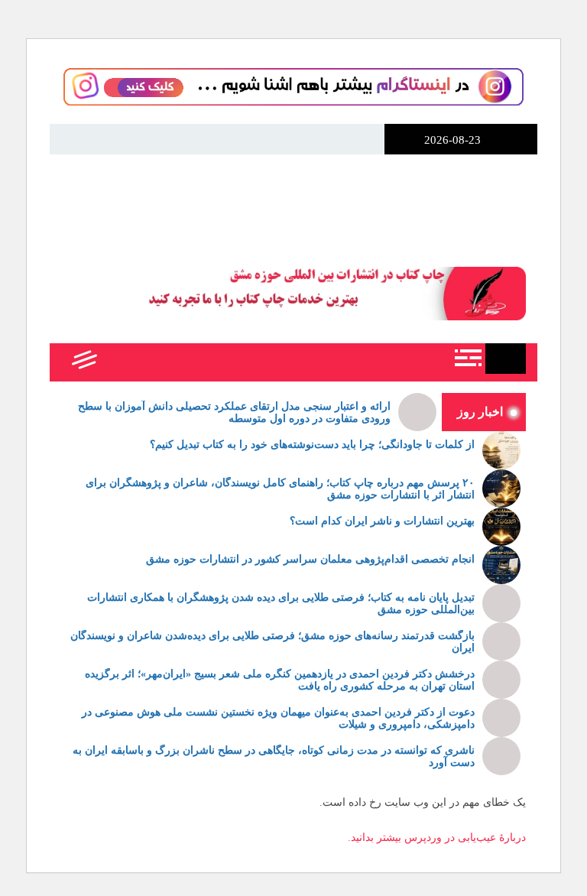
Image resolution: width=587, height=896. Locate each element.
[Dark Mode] (151, 362)
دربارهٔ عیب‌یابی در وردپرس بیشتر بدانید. (437, 837)
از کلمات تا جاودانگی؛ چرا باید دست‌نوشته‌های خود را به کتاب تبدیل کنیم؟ (312, 444)
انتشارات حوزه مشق (293, 200)
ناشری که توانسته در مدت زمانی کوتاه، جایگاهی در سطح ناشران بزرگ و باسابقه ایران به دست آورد (274, 757)
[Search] (116, 362)
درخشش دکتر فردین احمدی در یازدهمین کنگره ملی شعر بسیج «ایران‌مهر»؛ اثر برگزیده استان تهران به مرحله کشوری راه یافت (280, 680)
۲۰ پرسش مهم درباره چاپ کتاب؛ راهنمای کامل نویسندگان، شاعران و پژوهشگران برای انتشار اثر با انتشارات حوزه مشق (280, 489)
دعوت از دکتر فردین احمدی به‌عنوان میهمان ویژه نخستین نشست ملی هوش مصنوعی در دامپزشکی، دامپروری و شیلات (278, 718)
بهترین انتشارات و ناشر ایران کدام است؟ (382, 521)
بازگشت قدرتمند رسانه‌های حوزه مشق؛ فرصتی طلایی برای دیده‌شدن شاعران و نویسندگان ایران (272, 642)
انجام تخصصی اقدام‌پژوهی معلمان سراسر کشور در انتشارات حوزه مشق (310, 559)
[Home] (505, 358)
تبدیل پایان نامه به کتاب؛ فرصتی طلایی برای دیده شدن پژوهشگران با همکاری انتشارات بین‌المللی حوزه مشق (281, 604)
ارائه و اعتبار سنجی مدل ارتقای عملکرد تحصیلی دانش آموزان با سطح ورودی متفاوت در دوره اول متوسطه (234, 413)
